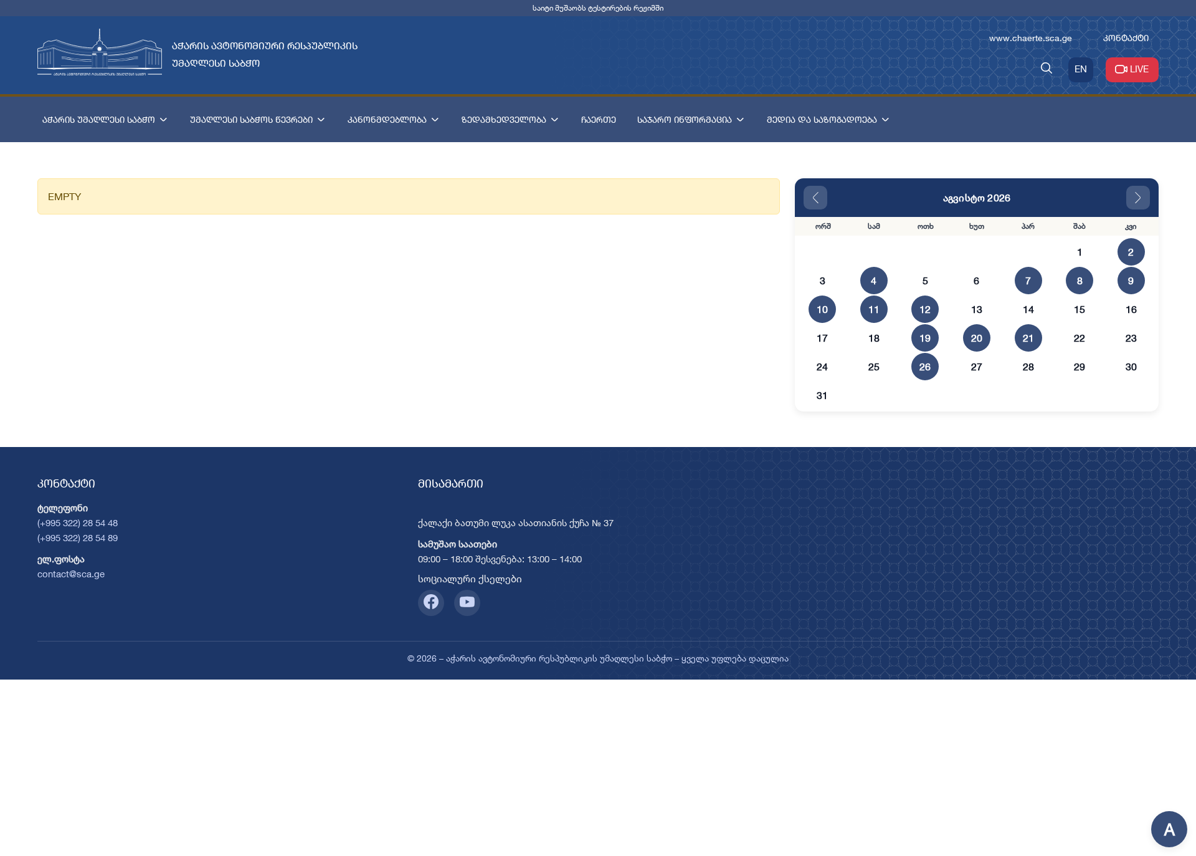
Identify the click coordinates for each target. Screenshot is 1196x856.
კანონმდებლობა (387, 119)
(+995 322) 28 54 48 (77, 523)
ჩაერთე (598, 119)
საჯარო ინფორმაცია (684, 119)
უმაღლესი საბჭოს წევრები (251, 119)
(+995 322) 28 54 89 (77, 538)
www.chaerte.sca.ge (1030, 37)
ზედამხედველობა (504, 119)
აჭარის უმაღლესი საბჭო (98, 119)
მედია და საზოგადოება (822, 119)
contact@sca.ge (71, 574)
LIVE (1139, 69)
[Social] (431, 603)
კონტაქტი (1126, 37)
